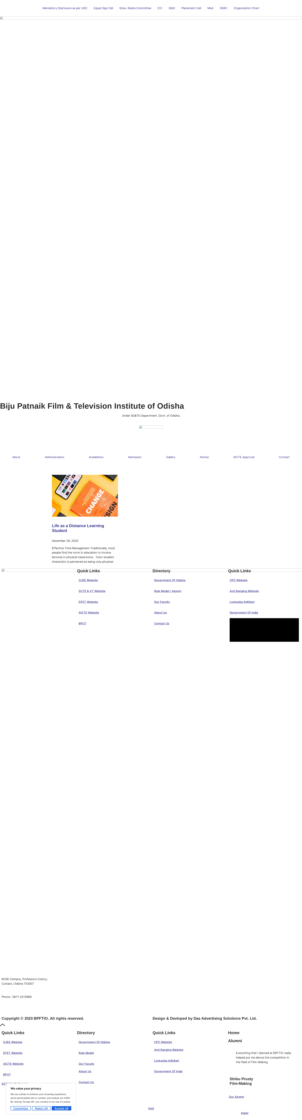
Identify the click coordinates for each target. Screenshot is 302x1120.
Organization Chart (247, 8)
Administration (54, 457)
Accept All (61, 1108)
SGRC (223, 8)
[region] (41, 1098)
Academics (96, 457)
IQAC (172, 8)
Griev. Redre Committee (135, 8)
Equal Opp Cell (103, 8)
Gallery (170, 457)
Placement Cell (191, 8)
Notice (204, 457)
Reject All (41, 1108)
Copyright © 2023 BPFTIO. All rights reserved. (43, 1018)
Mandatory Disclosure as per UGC (64, 8)
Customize (20, 1108)
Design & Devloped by (205, 1018)
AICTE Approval (243, 457)
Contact (284, 457)
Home (233, 1032)
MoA (210, 8)
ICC (159, 8)
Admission (135, 457)
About (16, 457)
